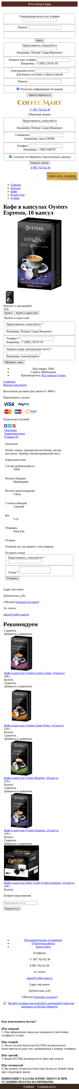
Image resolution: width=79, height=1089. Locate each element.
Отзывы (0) (11, 436)
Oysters (15, 198)
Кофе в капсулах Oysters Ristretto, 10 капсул (31, 777)
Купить (8, 313)
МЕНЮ (14, 176)
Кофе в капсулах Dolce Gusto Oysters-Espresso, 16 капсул (39, 882)
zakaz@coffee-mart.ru (16, 614)
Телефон (22, 145)
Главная (16, 184)
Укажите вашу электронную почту (29, 349)
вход (39, 4)
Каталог (16, 188)
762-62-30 (39, 109)
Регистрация (39, 11)
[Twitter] (9, 426)
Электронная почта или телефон (39, 16)
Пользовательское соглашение (43, 940)
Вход (39, 8)
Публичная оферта (43, 943)
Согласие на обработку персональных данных (41, 156)
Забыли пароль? (63, 34)
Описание (10, 430)
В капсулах (18, 194)
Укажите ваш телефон (22, 59)
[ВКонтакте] (5, 426)
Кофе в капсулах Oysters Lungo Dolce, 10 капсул (34, 725)
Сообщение (22, 134)
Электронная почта (22, 70)
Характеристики (14, 433)
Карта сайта (43, 946)
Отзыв (13, 572)
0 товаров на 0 (46, 1086)
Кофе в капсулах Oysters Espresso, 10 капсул (31, 830)
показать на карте (27, 602)
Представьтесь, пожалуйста (39, 45)
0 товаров (29, 1086)
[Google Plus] (13, 426)
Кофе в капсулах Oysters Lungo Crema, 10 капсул (34, 673)
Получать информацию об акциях (41, 89)
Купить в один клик (27, 313)
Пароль (22, 27)
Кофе (14, 191)
